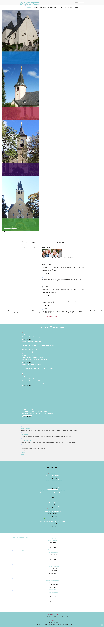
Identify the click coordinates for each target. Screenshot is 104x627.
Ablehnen (7, 314)
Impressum (55, 316)
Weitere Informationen (50, 316)
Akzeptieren (3, 314)
